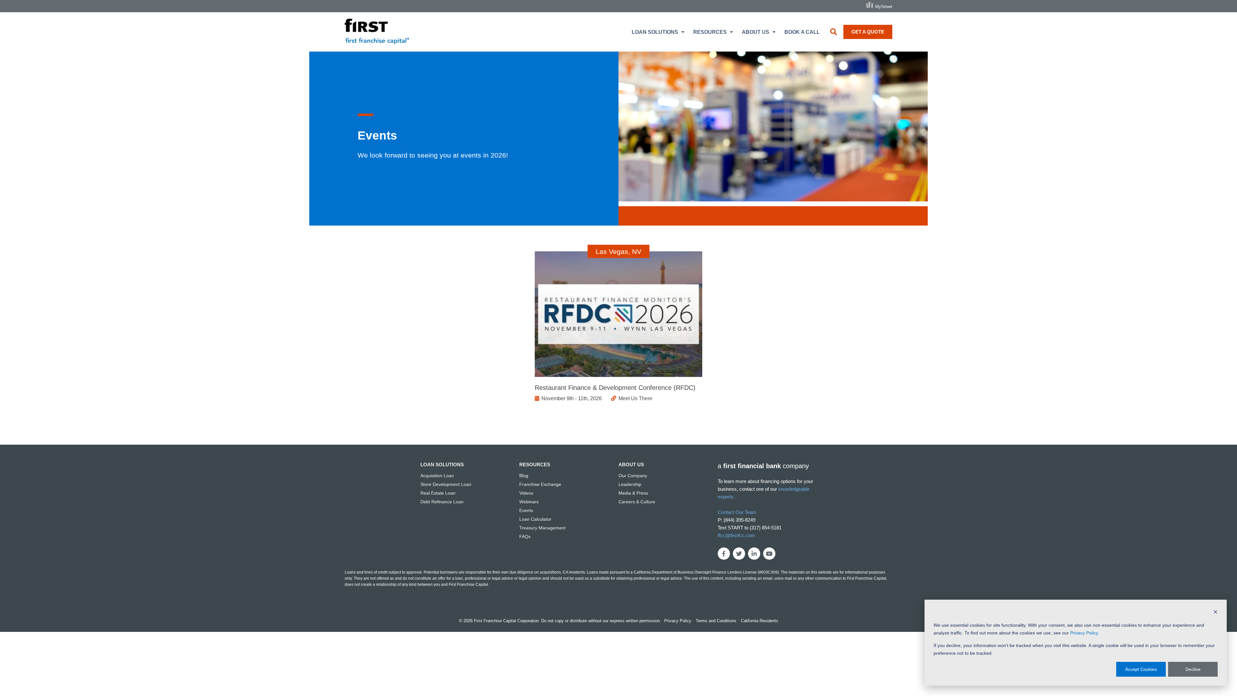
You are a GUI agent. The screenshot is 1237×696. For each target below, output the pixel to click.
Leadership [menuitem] (629, 484)
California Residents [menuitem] (759, 620)
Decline (1193, 669)
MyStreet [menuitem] (883, 6)
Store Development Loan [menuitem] (445, 484)
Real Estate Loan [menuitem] (437, 493)
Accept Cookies (1141, 669)
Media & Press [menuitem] (633, 493)
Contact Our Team (737, 512)
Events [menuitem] (526, 510)
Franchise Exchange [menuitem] (540, 484)
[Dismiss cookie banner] (1215, 613)
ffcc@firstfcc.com (736, 535)
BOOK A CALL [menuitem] (802, 32)
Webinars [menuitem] (529, 501)
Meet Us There (635, 398)
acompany (763, 465)
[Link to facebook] (724, 553)
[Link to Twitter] (739, 553)
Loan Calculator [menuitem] (535, 519)
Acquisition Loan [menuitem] (437, 475)
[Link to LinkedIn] (754, 553)
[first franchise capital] (377, 32)
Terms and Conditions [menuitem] (716, 620)
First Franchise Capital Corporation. (507, 620)
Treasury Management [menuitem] (542, 527)
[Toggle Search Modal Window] (833, 31)
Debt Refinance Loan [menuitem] (442, 501)
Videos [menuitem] (526, 493)
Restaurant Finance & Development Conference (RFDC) (615, 387)
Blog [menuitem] (523, 475)
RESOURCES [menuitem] (710, 32)
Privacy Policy (1084, 632)
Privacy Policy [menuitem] (677, 620)
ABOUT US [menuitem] (755, 32)
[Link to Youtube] (769, 553)
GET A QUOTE (867, 31)
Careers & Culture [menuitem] (636, 501)
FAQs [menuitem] (525, 536)
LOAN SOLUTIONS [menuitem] (655, 32)
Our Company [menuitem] (632, 475)
